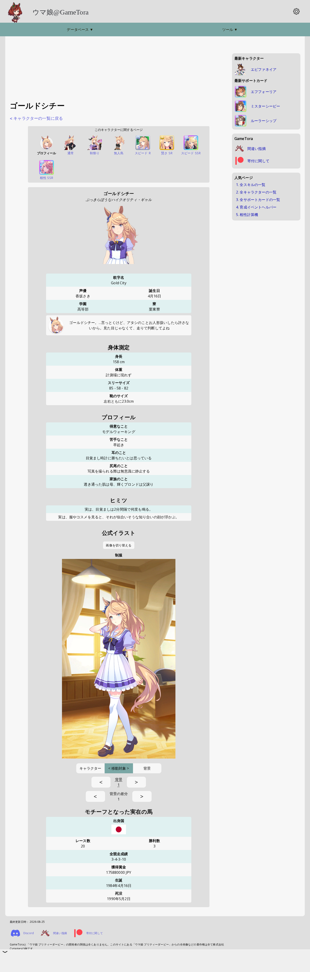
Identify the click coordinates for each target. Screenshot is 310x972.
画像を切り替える (118, 545)
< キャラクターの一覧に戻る (36, 118)
